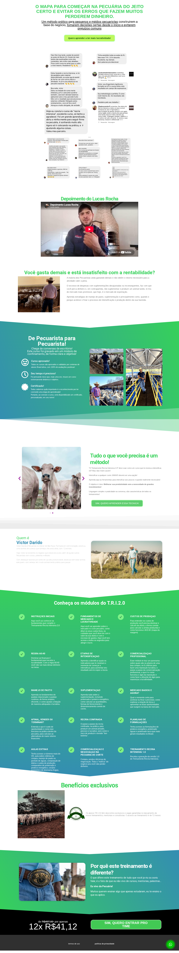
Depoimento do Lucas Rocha (89, 199)
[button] (19, 478)
